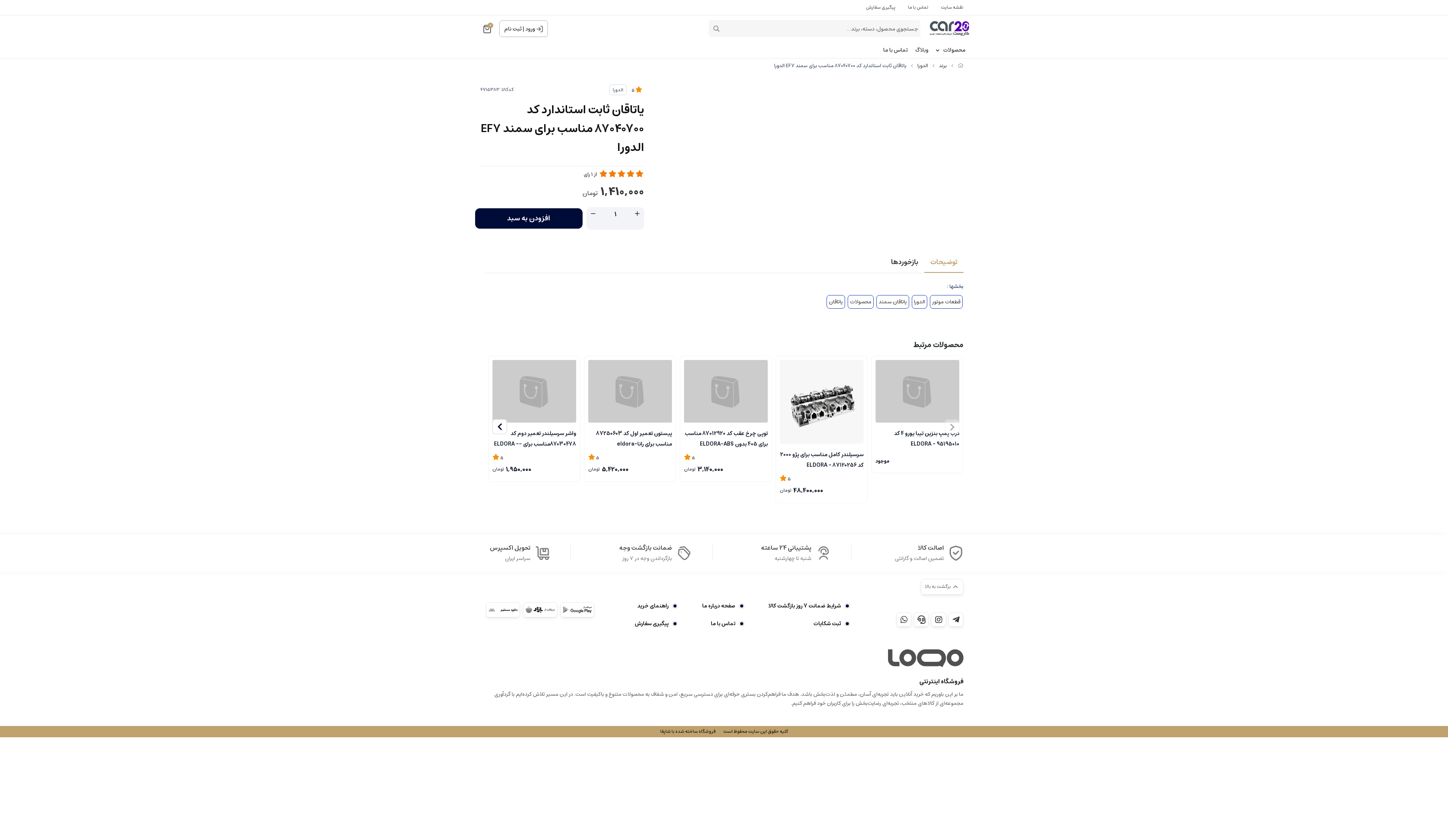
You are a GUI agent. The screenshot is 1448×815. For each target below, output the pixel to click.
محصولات (954, 50)
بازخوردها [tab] (904, 262)
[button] (499, 426)
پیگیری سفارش (881, 7)
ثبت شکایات (827, 623)
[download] (503, 609)
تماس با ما (918, 7)
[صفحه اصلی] (960, 66)
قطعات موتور (946, 301)
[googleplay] (577, 609)
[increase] (637, 214)
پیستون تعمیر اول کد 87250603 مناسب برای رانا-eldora (634, 438)
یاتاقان (836, 301)
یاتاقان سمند (893, 301)
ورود (530, 29)
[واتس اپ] (903, 619)
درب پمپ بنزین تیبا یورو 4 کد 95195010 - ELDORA (926, 438)
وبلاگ (921, 50)
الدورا (922, 66)
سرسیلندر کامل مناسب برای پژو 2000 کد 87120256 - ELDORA (822, 459)
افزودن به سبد (528, 218)
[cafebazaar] (540, 609)
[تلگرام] (955, 619)
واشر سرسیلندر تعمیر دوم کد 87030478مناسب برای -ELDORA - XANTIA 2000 (535, 438)
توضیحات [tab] (943, 262)
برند (943, 66)
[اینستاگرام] (938, 619)
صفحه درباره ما (718, 606)
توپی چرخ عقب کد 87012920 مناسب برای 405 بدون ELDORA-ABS (726, 438)
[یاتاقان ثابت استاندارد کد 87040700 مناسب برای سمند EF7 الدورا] (925, 658)
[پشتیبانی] (921, 619)
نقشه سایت (952, 7)
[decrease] (593, 214)
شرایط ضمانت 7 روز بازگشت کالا (804, 606)
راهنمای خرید (653, 606)
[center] (716, 28)
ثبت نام (513, 29)
